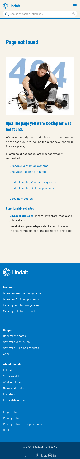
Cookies (8, 430)
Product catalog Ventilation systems (33, 182)
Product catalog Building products (32, 188)
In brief (8, 370)
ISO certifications (14, 400)
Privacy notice (12, 418)
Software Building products (21, 347)
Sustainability (12, 376)
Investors (9, 394)
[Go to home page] (12, 6)
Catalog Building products (20, 311)
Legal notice (11, 412)
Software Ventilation (16, 342)
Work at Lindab (12, 382)
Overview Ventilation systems (29, 165)
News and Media (13, 388)
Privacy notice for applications (22, 424)
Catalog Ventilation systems (21, 305)
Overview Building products (28, 171)
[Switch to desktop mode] (25, 455)
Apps (6, 353)
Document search (21, 198)
